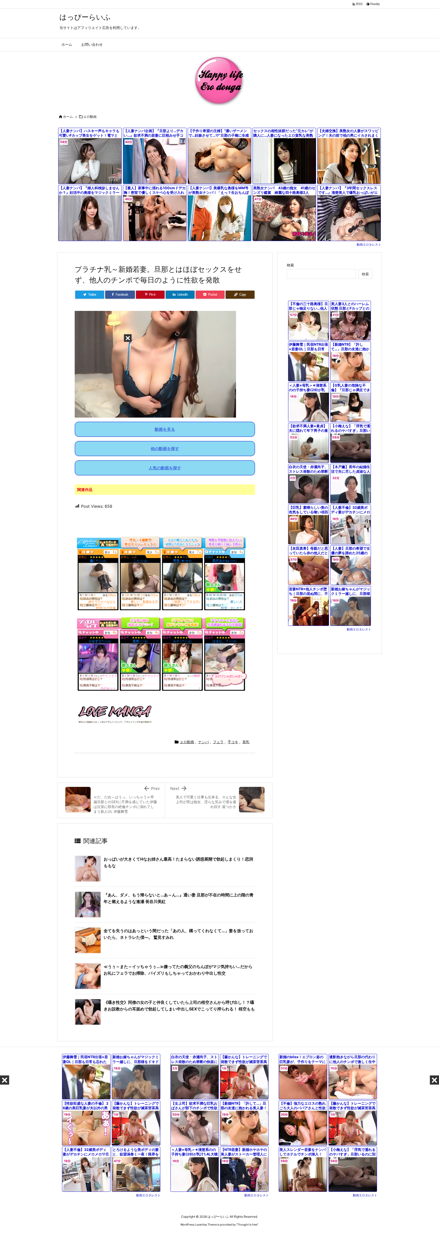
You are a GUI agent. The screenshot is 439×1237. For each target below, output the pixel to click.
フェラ (218, 742)
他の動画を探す (165, 448)
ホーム (68, 117)
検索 (290, 265)
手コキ (233, 742)
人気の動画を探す (165, 467)
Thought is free (247, 1224)
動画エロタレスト (369, 244)
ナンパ (203, 742)
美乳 (245, 742)
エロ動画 (90, 117)
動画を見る (165, 429)
